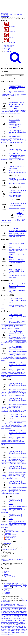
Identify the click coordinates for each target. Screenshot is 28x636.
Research (21, 247)
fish (17, 159)
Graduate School (20, 220)
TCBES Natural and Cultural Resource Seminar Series (17, 300)
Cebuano (14, 625)
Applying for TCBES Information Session (21, 213)
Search (21, 75)
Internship (11, 235)
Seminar (15, 170)
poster (19, 341)
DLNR (17, 95)
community (15, 342)
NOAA (16, 111)
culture (10, 328)
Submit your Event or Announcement (14, 531)
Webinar (25, 249)
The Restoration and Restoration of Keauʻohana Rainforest (17, 132)
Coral (10, 275)
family (13, 326)
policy (22, 325)
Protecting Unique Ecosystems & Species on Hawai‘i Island (17, 86)
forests (2, 142)
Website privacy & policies (10, 576)
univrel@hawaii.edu (7, 543)
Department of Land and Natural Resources (15, 94)
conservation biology (6, 324)
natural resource (19, 326)
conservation (20, 109)
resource (3, 328)
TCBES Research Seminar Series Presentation (17, 180)
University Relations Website (9, 549)
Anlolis (23, 208)
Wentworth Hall (12, 136)
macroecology (12, 196)
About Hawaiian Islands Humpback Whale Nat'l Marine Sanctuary (16, 104)
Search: (2, 75)
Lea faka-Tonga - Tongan (14, 612)
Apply (5, 589)
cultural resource (16, 328)
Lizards (14, 208)
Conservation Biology (14, 126)
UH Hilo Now (12, 31)
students (24, 463)
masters (12, 373)
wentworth (3, 326)
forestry (21, 142)
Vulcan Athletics (13, 42)
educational (11, 124)
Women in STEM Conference (14, 121)
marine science (9, 113)
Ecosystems (23, 172)
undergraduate (4, 342)
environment (8, 325)
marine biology (17, 113)
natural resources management (11, 142)
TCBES (11, 91)
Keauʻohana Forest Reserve (7, 140)
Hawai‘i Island (4, 95)
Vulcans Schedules (10, 537)
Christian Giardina (13, 249)
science (2, 325)
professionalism (12, 306)
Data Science (23, 275)
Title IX (6, 574)
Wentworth (3, 524)
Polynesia (19, 183)
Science (10, 250)
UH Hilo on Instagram (10, 536)
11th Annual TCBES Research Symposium (16, 332)
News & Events (9, 530)
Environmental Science (14, 172)
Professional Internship (18, 233)
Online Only (16, 250)
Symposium (16, 247)
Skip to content (4, 13)
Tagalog (12, 622)
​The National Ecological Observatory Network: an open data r (17, 285)
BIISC (2, 410)
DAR (15, 155)
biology (24, 305)
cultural (6, 376)
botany (25, 140)
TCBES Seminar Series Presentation (16, 167)
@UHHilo (7, 533)
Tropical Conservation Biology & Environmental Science (17, 92)
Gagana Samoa (13, 608)
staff (23, 342)
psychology (19, 306)
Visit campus (7, 593)
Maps (5, 572)
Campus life (7, 571)
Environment (12, 252)
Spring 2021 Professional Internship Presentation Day (18, 230)
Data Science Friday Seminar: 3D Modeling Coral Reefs (16, 271)
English (11, 605)
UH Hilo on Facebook (10, 534)
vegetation (21, 140)
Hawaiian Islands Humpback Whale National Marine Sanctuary (13, 111)
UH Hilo (20, 249)
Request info (7, 592)
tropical (24, 337)
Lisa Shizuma (11, 95)
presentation (18, 325)
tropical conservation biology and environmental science (18, 322)
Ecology (19, 195)
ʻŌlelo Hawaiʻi (13, 606)
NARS (2, 94)
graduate (10, 342)
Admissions (12, 26)
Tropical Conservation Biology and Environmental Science (17, 235)
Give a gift (6, 590)
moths (23, 183)
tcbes (10, 305)
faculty (20, 342)
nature (6, 328)
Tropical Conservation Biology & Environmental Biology (11, 138)
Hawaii (23, 159)
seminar (10, 109)
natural (2, 376)
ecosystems (18, 196)
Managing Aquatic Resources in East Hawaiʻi (17, 150)
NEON (10, 290)
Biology (19, 170)
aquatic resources (21, 155)
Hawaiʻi (11, 156)
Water (20, 159)
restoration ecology (21, 139)
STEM (16, 124)
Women (14, 127)
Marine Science (15, 275)
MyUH (11, 37)
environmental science (20, 324)
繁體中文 (11, 629)
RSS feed (7, 539)
